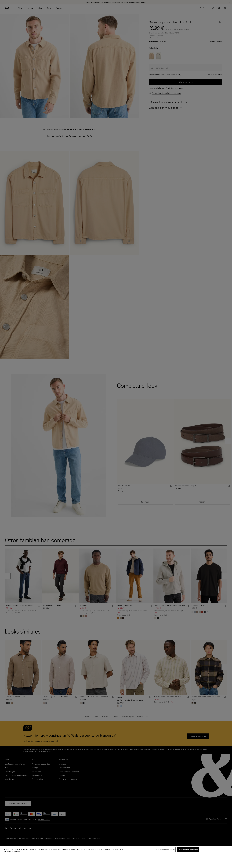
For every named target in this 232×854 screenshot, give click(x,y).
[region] (116, 850)
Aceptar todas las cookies (188, 850)
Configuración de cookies (165, 850)
